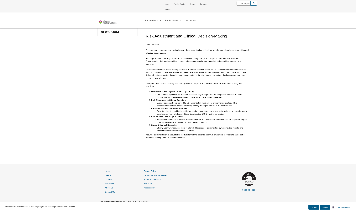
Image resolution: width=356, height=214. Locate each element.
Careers (203, 4)
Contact (167, 9)
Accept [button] (325, 207)
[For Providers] (180, 21)
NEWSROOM (110, 32)
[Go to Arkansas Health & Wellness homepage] (107, 22)
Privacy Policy (150, 171)
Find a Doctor (180, 4)
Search (253, 3)
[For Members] (160, 21)
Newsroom (109, 183)
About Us (109, 188)
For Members (151, 20)
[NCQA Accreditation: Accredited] (248, 179)
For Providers (171, 20)
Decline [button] (314, 207)
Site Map (148, 183)
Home (166, 4)
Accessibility (149, 188)
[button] (340, 207)
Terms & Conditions (152, 179)
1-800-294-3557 (249, 190)
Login (192, 4)
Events (108, 175)
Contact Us (110, 192)
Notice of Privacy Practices (155, 175)
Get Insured (190, 20)
